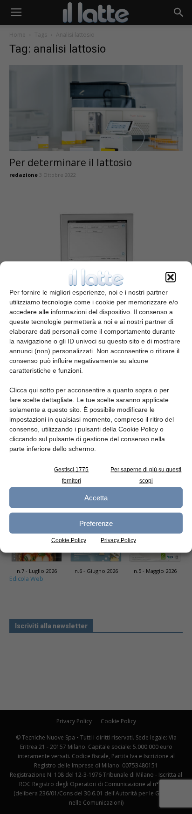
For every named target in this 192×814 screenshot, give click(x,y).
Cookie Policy (68, 540)
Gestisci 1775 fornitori (71, 475)
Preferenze (96, 523)
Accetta (96, 497)
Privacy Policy (118, 540)
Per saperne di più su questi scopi (145, 475)
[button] (170, 277)
